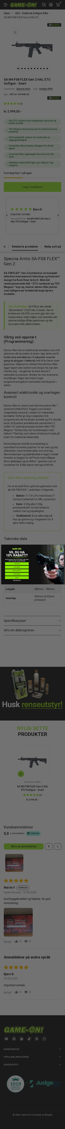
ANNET (17, 577)
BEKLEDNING (17, 574)
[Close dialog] (62, 546)
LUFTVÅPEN (17, 567)
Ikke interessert (16, 580)
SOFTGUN (16, 563)
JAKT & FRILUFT (17, 570)
